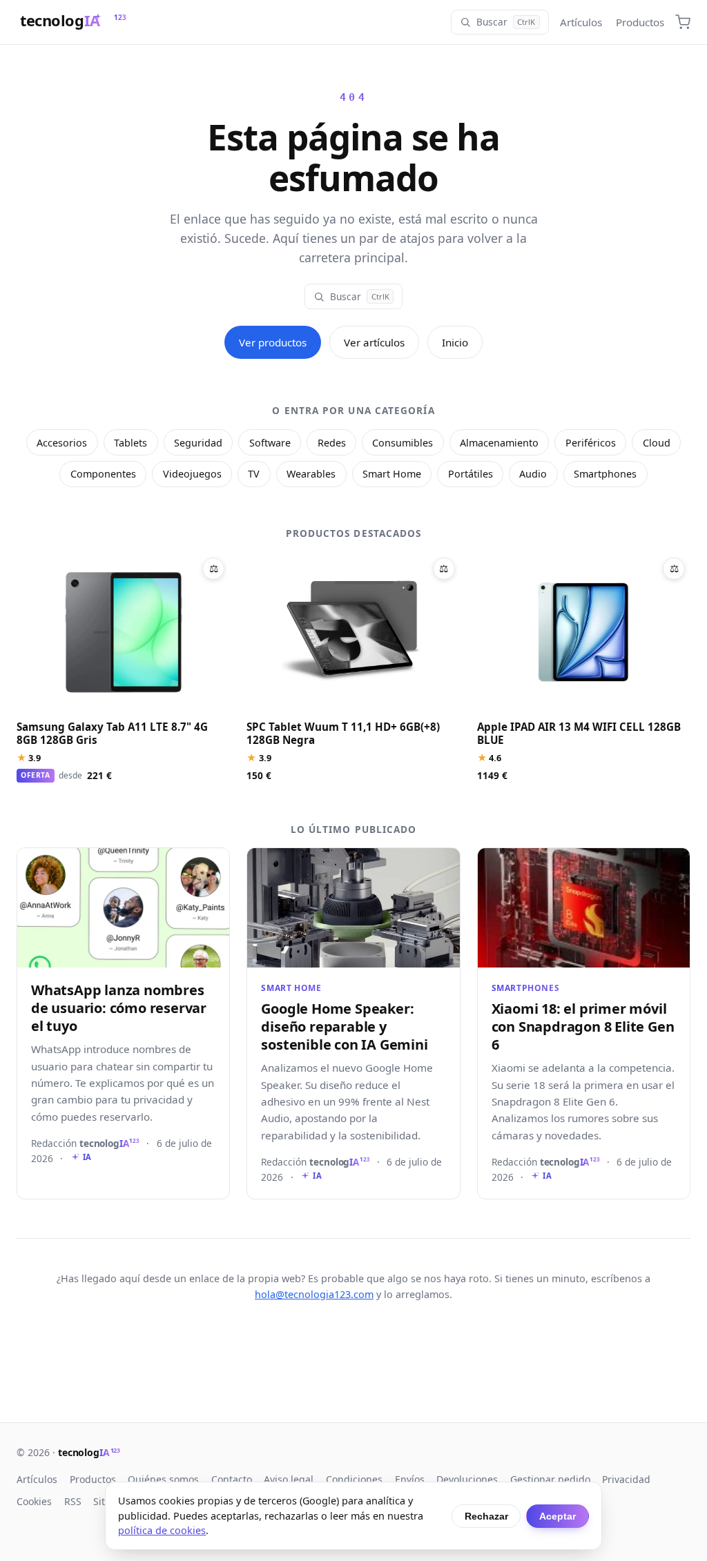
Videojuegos (192, 473)
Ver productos (273, 342)
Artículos (581, 22)
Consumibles (402, 442)
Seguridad (198, 442)
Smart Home (391, 473)
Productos (640, 22)
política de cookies (162, 1530)
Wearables (311, 473)
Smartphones (605, 473)
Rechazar (486, 1516)
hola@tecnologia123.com (314, 1294)
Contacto (231, 1479)
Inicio (455, 342)
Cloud (656, 442)
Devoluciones (467, 1479)
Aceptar (557, 1516)
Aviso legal (288, 1479)
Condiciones (354, 1479)
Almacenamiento (499, 442)
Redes (332, 442)
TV (254, 473)
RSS (72, 1501)
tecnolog (89, 1452)
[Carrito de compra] (682, 22)
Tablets (130, 442)
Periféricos (590, 442)
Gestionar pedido (550, 1479)
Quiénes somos (163, 1479)
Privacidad (626, 1479)
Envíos (410, 1479)
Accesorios (62, 442)
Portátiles (470, 473)
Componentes (103, 473)
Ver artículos (374, 342)
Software (270, 442)
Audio (533, 473)
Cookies (34, 1501)
